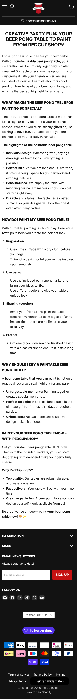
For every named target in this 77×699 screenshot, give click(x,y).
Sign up (62, 575)
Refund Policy (43, 674)
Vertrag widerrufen (49, 681)
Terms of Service (19, 674)
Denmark (36, 615)
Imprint (60, 674)
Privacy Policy (17, 681)
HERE (56, 447)
